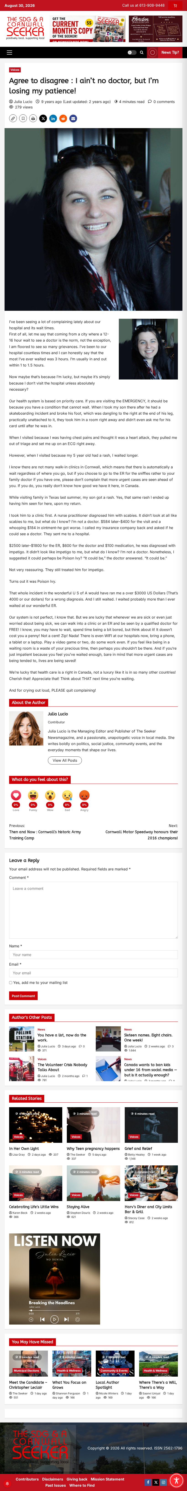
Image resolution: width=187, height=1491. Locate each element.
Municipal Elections (26, 1370)
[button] (9, 52)
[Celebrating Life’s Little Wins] (35, 1183)
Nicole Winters (108, 1393)
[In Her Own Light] (35, 1125)
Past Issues (55, 1485)
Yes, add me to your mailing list (40, 982)
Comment (19, 877)
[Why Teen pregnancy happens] (93, 1125)
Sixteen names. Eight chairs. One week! (108, 1038)
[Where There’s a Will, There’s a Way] (158, 1363)
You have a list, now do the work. (21, 1038)
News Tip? (170, 52)
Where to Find (82, 1485)
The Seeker (77, 1154)
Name (15, 946)
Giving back (77, 1479)
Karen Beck (20, 1212)
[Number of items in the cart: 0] (175, 5)
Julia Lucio (23, 101)
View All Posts (65, 760)
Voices (14, 69)
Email (15, 964)
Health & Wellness (69, 1370)
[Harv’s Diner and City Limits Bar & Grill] (151, 1183)
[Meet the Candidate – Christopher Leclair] (28, 1363)
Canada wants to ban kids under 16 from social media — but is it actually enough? (108, 1068)
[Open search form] (141, 52)
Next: (142, 832)
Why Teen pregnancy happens (93, 1148)
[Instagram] (163, 1482)
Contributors (27, 1479)
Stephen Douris (80, 1212)
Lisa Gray (19, 1154)
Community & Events (114, 1370)
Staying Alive (78, 1207)
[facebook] (148, 1482)
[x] (155, 1482)
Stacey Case (136, 1218)
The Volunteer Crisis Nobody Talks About (21, 1068)
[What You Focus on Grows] (71, 1363)
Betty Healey (136, 1154)
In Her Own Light (24, 1148)
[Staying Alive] (93, 1183)
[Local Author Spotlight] (115, 1363)
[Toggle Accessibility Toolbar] (176, 1480)
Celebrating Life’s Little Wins (34, 1207)
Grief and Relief (138, 1148)
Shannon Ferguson (68, 1393)
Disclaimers (52, 1479)
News (41, 1029)
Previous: (45, 832)
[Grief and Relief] (151, 1125)
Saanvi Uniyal (151, 1393)
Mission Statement (107, 1479)
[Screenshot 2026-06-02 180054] (155, 28)
